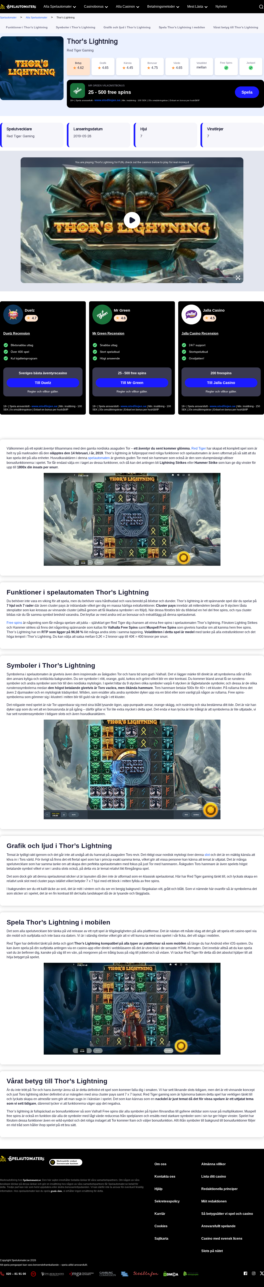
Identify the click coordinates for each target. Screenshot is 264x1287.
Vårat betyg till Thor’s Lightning (235, 27)
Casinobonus (94, 6)
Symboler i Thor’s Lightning (75, 27)
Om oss (160, 1164)
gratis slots (56, 1191)
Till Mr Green (132, 383)
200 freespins (221, 373)
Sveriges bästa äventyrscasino (43, 373)
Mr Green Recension (108, 333)
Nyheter (221, 6)
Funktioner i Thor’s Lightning (27, 27)
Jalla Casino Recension (200, 333)
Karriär (159, 1213)
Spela (247, 92)
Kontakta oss (164, 1176)
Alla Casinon (125, 6)
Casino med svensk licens (221, 1238)
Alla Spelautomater (58, 6)
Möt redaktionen (214, 1201)
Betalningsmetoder (161, 6)
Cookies (160, 1226)
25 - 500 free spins (132, 373)
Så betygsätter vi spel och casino (227, 1213)
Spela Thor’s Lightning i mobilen (182, 27)
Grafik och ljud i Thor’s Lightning (127, 27)
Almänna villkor (213, 1164)
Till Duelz (43, 383)
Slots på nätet (212, 1251)
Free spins (14, 622)
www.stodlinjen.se (107, 100)
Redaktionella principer (219, 1189)
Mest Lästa (195, 6)
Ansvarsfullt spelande (218, 1226)
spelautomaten (99, 458)
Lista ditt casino (213, 1176)
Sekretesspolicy (167, 1201)
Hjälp (158, 1189)
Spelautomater (8, 17)
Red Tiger (198, 448)
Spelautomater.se (32, 1180)
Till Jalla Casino (221, 383)
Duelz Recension (16, 333)
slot (207, 854)
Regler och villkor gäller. (43, 391)
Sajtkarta (161, 1238)
